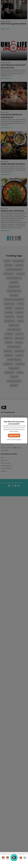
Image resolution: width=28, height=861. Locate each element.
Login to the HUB (14, 435)
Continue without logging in (14, 439)
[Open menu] (25, 858)
